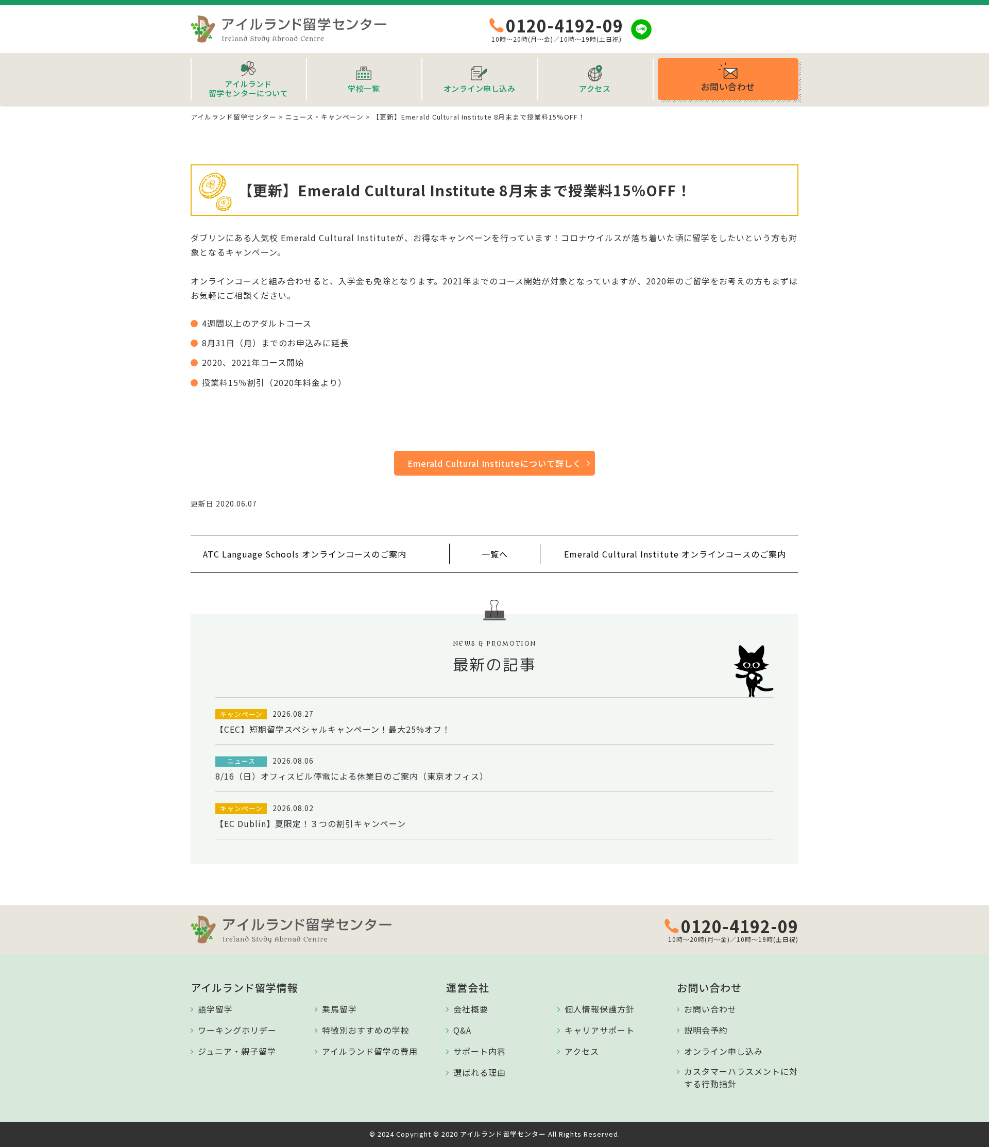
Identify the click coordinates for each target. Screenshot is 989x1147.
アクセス (582, 1051)
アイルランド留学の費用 (370, 1051)
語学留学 (215, 1009)
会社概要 (470, 1009)
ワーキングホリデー (237, 1030)
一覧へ (495, 554)
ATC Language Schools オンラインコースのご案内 (304, 554)
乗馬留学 (339, 1009)
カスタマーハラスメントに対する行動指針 (741, 1077)
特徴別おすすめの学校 (366, 1030)
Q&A (462, 1030)
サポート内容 (479, 1051)
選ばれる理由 (479, 1072)
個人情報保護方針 (600, 1009)
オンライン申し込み (723, 1051)
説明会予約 (706, 1030)
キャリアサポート (600, 1030)
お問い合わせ (710, 1009)
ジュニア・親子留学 (237, 1051)
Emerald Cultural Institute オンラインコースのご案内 (675, 554)
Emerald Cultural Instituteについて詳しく (494, 463)
